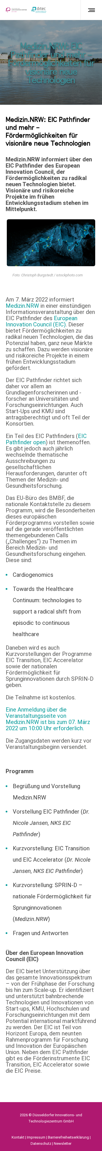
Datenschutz (41, 1143)
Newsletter (62, 1143)
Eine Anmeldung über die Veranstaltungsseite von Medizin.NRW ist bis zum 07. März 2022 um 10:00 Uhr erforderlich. (48, 719)
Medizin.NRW (22, 305)
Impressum (36, 1137)
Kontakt (18, 1137)
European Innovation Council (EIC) (41, 321)
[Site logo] (26, 10)
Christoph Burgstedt (37, 275)
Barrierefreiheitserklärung (68, 1137)
